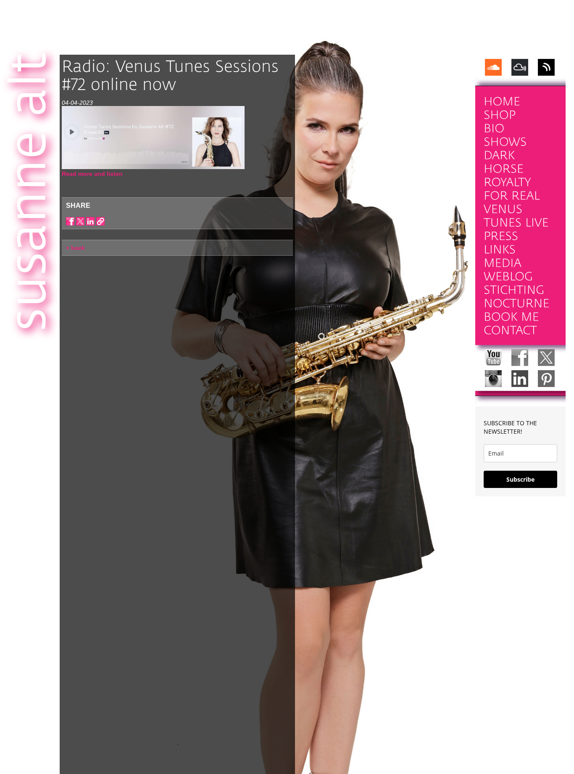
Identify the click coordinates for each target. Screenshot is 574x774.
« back (75, 247)
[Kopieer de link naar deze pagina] (100, 221)
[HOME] (502, 101)
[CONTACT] (510, 330)
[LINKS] (500, 249)
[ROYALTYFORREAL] (512, 189)
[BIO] (494, 128)
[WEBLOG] (508, 276)
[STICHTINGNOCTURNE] (517, 297)
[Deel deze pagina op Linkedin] (90, 221)
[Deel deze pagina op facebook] (70, 221)
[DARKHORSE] (504, 162)
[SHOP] (500, 115)
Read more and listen (92, 173)
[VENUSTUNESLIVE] (516, 216)
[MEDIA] (502, 263)
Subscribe (520, 479)
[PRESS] (501, 236)
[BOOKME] (511, 317)
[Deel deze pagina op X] (80, 221)
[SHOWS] (505, 142)
